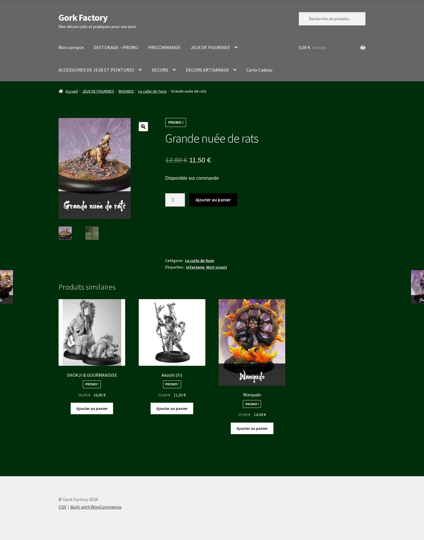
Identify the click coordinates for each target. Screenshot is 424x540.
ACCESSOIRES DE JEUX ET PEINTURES (96, 70)
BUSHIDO (126, 91)
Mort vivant (216, 267)
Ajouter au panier (213, 199)
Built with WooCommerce (95, 507)
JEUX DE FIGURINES (210, 47)
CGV (62, 507)
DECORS (160, 70)
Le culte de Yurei (152, 91)
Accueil (71, 91)
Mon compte (71, 47)
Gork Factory (83, 17)
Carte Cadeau (259, 70)
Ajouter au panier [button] (92, 408)
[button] (143, 126)
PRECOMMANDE (164, 47)
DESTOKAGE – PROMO (116, 47)
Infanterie (195, 267)
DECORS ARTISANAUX (207, 70)
